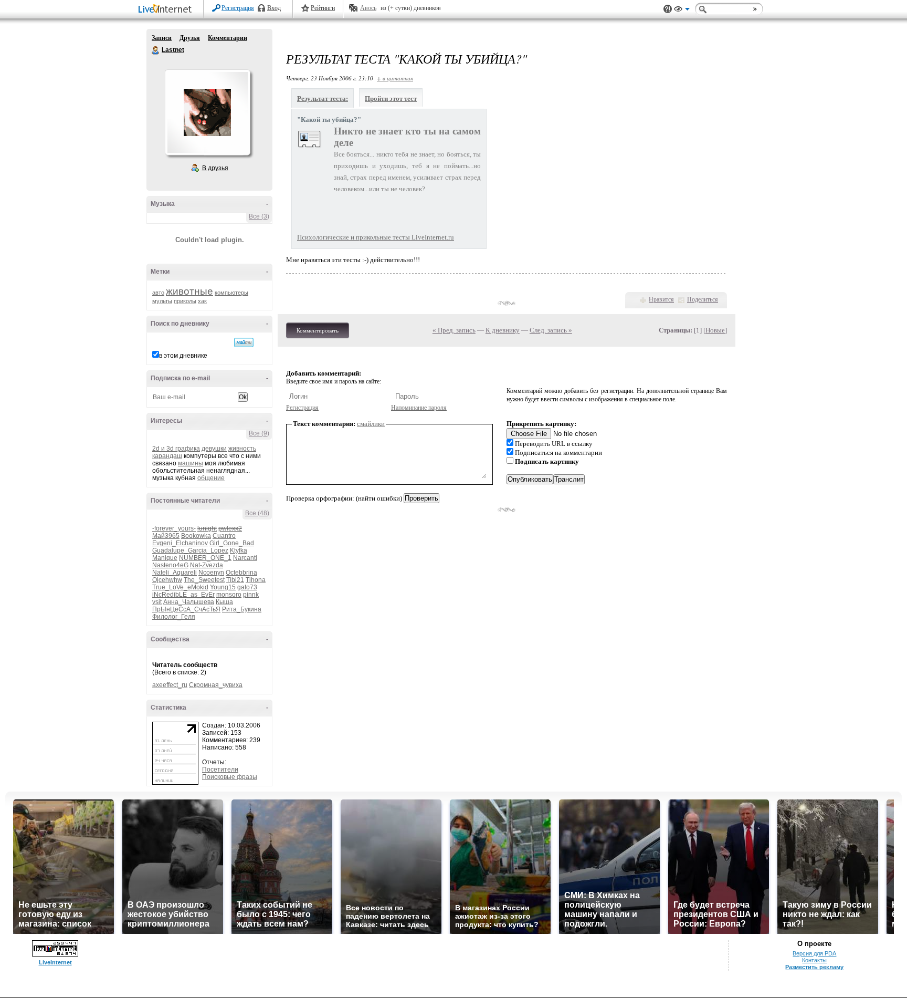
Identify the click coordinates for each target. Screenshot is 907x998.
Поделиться (702, 299)
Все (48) (257, 513)
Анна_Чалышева (188, 602)
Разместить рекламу (814, 967)
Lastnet (156, 50)
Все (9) (259, 433)
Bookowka (196, 535)
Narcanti (245, 558)
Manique (164, 558)
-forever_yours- (174, 528)
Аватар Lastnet (207, 112)
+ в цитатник (395, 78)
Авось (368, 8)
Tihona (256, 580)
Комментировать (318, 330)
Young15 (223, 587)
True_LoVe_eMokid (180, 587)
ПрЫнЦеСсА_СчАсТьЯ (186, 609)
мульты (162, 301)
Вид (682, 10)
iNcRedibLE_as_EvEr (183, 594)
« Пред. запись (454, 330)
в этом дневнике (183, 355)
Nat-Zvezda (206, 565)
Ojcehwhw (167, 580)
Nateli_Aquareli (174, 572)
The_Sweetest (204, 580)
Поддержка (667, 9)
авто (158, 292)
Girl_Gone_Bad (231, 543)
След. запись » (551, 330)
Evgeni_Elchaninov (180, 543)
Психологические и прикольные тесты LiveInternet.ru (375, 237)
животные (189, 291)
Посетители (220, 769)
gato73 (247, 587)
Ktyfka (238, 550)
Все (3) (259, 216)
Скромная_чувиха (215, 685)
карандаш (167, 456)
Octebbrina (241, 572)
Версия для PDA (814, 953)
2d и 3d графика (176, 448)
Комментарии (227, 37)
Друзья (190, 37)
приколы (185, 301)
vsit (157, 602)
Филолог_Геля (173, 616)
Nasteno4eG (170, 565)
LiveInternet (167, 9)
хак (202, 301)
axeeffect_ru (169, 685)
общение (211, 478)
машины (190, 463)
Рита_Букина (241, 609)
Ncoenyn (211, 572)
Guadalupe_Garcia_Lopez (190, 550)
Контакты (814, 960)
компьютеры (231, 292)
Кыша (224, 602)
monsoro (228, 594)
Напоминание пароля (419, 407)
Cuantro (224, 535)
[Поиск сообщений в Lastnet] (244, 342)
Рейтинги (323, 8)
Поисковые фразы (229, 777)
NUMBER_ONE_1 (205, 558)
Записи (162, 37)
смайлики (371, 424)
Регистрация (238, 8)
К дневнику (503, 330)
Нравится (661, 299)
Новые (715, 330)
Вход (274, 8)
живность (242, 448)
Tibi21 (235, 580)
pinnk (251, 594)
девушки (214, 448)
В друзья (215, 168)
